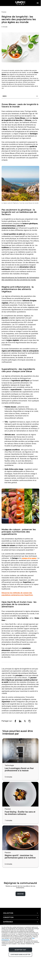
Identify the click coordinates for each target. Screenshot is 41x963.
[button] (20, 96)
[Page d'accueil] (20, 3)
